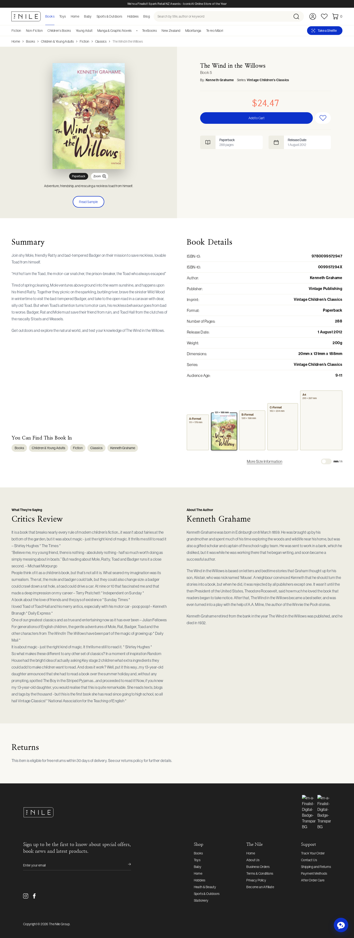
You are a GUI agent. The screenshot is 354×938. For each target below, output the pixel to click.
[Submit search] (298, 16)
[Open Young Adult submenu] (94, 30)
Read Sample (88, 202)
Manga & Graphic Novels (114, 31)
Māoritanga (193, 31)
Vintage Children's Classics (268, 80)
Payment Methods (314, 873)
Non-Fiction (34, 31)
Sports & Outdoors (207, 894)
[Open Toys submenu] (67, 16)
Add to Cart (256, 118)
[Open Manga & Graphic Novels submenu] (133, 30)
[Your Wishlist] (324, 16)
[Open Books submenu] (56, 16)
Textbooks (149, 31)
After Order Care (312, 880)
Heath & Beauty (205, 887)
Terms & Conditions (259, 873)
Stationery (201, 900)
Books (30, 41)
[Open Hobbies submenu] (140, 16)
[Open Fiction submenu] (23, 30)
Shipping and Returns (316, 867)
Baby (198, 867)
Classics (101, 41)
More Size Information (264, 461)
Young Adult (84, 31)
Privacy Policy (256, 880)
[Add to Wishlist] (323, 118)
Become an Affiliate (260, 887)
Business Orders (257, 867)
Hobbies (199, 880)
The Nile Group (59, 924)
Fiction (16, 31)
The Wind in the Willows (127, 41)
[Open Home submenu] (81, 16)
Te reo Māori (214, 31)
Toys (197, 860)
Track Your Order (313, 853)
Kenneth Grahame (220, 80)
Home (16, 41)
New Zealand (171, 31)
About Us (252, 860)
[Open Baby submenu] (93, 16)
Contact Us (309, 860)
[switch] (326, 461)
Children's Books (59, 31)
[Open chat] (341, 925)
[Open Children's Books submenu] (73, 30)
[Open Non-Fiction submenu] (44, 30)
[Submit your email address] (126, 865)
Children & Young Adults (57, 41)
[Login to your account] (312, 16)
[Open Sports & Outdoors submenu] (124, 16)
